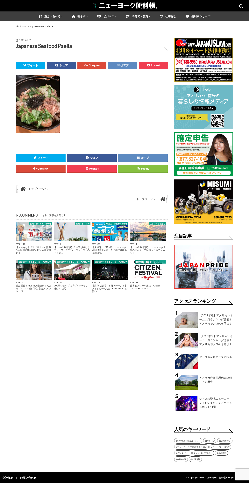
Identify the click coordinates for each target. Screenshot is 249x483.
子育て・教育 (140, 16)
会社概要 (7, 477)
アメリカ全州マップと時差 (215, 357)
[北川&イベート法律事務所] (203, 79)
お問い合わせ (28, 477)
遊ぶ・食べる (52, 16)
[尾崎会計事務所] (203, 174)
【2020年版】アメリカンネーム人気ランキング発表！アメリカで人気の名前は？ (216, 340)
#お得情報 (195, 459)
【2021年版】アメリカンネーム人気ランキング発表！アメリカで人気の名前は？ (216, 319)
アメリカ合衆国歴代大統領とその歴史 (215, 379)
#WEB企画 (181, 459)
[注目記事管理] (203, 289)
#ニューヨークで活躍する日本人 (191, 447)
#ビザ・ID (210, 440)
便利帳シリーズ (200, 16)
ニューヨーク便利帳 (215, 477)
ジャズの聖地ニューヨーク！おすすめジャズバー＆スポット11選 (215, 402)
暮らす (81, 16)
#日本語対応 (225, 440)
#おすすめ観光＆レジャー (188, 440)
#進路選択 (221, 453)
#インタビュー (183, 453)
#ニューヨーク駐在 (220, 447)
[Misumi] (203, 221)
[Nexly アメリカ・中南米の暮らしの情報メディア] (203, 127)
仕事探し (170, 16)
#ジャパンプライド (203, 453)
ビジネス (108, 16)
